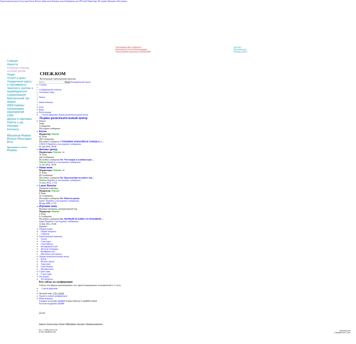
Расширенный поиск (81, 82)
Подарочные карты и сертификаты (19, 83)
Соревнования (16, 94)
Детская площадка (49, 249)
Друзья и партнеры (19, 118)
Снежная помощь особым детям (18, 69)
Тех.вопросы (47, 279)
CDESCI (43, 144)
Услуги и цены (16, 77)
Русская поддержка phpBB (51, 303)
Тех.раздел (44, 276)
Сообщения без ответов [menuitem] (50, 89)
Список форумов (49, 288)
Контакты (13, 129)
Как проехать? (240, 49)
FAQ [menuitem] (41, 107)
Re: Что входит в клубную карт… (77, 159)
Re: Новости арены (70, 198)
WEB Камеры (15, 105)
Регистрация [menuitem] (45, 112)
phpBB (60, 301)
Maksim (55, 134)
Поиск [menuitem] (42, 97)
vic (63, 152)
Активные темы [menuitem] (46, 92)
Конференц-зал (48, 251)
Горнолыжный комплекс (50, 236)
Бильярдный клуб (49, 246)
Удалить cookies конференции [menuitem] (53, 296)
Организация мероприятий (15, 110)
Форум (11, 101)
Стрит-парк (44, 271)
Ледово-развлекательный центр (63, 118)
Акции (11, 74)
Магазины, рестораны (51, 254)
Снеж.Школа (47, 244)
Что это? (237, 47)
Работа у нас (15, 122)
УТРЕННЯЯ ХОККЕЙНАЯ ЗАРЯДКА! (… (82, 141)
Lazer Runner (47, 185)
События (45, 234)
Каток (43, 131)
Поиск (67, 82)
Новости (12, 64)
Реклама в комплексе (94, 324)
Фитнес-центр (48, 149)
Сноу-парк (46, 241)
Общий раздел (46, 229)
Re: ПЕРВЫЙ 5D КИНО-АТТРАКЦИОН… (81, 219)
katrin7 (42, 201)
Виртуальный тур (18, 98)
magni (41, 221)
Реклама (12, 125)
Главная (12, 60)
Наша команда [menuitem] (46, 102)
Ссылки (43, 84)
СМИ (10, 115)
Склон (44, 239)
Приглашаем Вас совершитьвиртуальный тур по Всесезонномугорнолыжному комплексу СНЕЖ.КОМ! (133, 49)
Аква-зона (45, 167)
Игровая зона (48, 206)
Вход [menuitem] (41, 109)
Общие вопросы (48, 231)
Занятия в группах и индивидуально (20, 90)
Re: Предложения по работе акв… (77, 178)
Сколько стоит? (241, 51)
